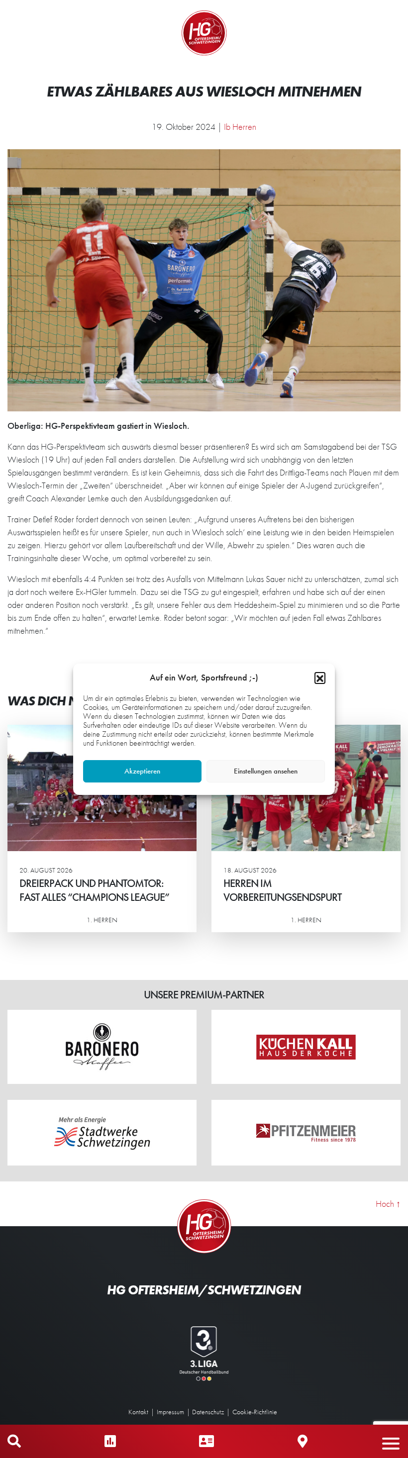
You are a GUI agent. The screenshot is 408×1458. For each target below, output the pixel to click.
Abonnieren (308, 1411)
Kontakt (138, 1411)
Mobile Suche (14, 1441)
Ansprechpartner (206, 1441)
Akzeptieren (142, 771)
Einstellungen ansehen (266, 771)
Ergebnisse (110, 1441)
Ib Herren (240, 126)
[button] (320, 677)
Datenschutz (208, 1411)
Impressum (170, 1411)
